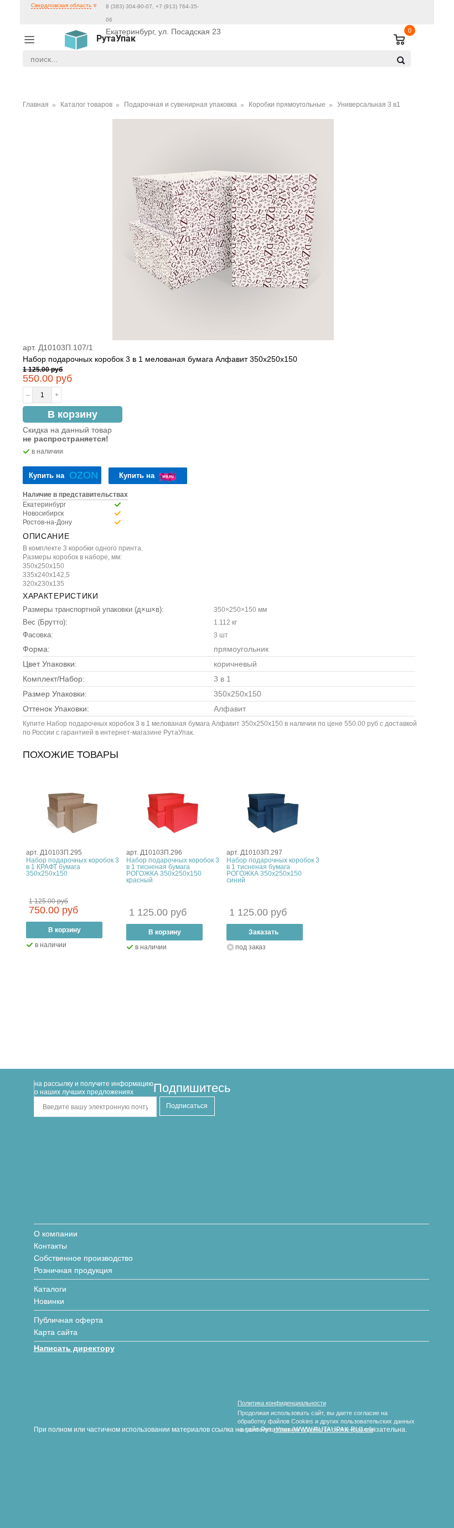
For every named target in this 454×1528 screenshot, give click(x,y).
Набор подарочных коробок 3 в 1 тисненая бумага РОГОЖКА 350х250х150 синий (272, 870)
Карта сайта (56, 1332)
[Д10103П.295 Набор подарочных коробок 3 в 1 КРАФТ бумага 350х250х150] (72, 812)
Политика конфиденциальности (282, 1403)
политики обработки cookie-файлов (323, 1429)
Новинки (49, 1301)
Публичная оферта (68, 1320)
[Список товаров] (394, 40)
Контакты (50, 1245)
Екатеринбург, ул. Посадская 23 (163, 31)
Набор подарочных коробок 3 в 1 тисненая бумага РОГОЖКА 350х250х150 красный (172, 870)
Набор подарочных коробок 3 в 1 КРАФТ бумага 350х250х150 (72, 867)
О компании (56, 1233)
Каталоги (50, 1289)
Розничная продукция (73, 1270)
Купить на (63, 475)
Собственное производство (83, 1258)
